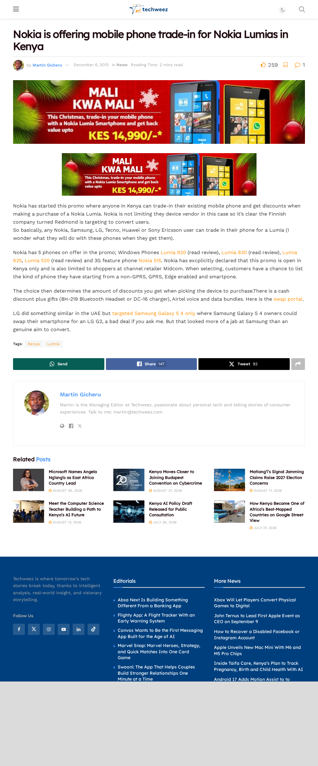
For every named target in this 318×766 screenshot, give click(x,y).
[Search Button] (302, 9)
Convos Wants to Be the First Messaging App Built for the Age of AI (160, 633)
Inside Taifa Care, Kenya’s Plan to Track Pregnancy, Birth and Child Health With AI (258, 666)
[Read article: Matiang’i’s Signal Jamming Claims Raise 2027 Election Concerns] (229, 480)
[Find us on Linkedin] (78, 629)
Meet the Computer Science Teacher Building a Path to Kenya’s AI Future (76, 509)
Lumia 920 (173, 252)
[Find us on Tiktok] (93, 629)
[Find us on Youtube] (64, 629)
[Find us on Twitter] (34, 629)
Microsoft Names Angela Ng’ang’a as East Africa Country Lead (73, 477)
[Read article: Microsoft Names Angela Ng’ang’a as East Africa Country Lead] (28, 480)
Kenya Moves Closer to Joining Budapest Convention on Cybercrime (175, 477)
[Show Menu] (16, 9)
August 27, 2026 (167, 491)
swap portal (288, 299)
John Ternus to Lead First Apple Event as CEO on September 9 (257, 619)
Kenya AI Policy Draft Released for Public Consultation (170, 509)
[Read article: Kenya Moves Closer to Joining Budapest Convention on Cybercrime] (128, 480)
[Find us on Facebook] (19, 629)
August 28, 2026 (67, 491)
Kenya (34, 344)
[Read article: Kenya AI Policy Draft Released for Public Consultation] (128, 511)
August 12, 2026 (66, 522)
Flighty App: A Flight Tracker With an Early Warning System (156, 618)
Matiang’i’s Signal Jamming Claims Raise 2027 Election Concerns (277, 477)
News (122, 64)
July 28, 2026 (164, 522)
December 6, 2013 (91, 64)
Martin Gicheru (47, 64)
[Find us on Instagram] (49, 629)
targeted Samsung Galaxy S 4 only (153, 313)
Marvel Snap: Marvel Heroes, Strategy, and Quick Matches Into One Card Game (159, 651)
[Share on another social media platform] (298, 364)
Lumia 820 (234, 252)
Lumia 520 (37, 260)
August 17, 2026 (267, 491)
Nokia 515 (150, 260)
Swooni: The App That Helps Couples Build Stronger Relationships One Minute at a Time (156, 673)
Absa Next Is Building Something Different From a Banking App (153, 603)
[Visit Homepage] (149, 9)
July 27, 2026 (264, 528)
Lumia (53, 344)
